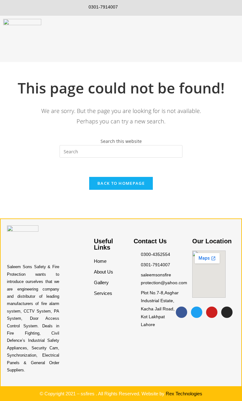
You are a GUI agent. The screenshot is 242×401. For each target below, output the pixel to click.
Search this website (121, 141)
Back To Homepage (121, 183)
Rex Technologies (184, 393)
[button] (237, 34)
